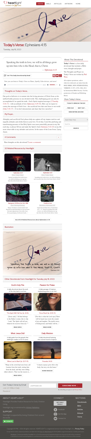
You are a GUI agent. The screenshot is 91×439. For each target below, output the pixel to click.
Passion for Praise (47, 285)
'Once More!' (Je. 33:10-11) (47, 313)
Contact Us (62, 418)
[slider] (24, 85)
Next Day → (82, 108)
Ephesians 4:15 (51, 69)
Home (79, 417)
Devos (40, 4)
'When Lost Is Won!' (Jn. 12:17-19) (17, 361)
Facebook (61, 409)
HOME (78, 4)
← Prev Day (70, 108)
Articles (57, 4)
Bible (48, 4)
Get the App (62, 414)
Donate (8, 421)
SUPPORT (7, 411)
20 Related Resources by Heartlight (19, 148)
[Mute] (47, 84)
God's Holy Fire (17, 285)
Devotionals (81, 402)
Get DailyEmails (60, 403)
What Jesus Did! (17, 333)
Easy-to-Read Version (46, 431)
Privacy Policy (78, 389)
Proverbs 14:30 (47, 361)
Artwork (69, 4)
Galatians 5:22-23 (47, 127)
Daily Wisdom (47, 333)
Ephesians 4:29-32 (34, 104)
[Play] (5, 84)
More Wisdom (47, 371)
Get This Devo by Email (18, 75)
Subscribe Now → (70, 385)
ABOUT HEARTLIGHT (13, 398)
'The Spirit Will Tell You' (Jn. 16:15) (18, 313)
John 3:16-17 (8, 109)
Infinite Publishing (32, 407)
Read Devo (18, 327)
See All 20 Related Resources (32, 220)
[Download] (59, 84)
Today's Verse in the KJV (76, 103)
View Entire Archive (76, 112)
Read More (47, 327)
